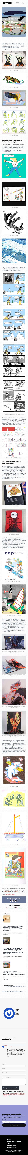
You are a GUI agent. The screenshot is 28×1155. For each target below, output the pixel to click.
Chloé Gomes (17, 1014)
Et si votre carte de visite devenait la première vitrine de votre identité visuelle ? (13, 928)
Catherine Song (9, 894)
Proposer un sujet (11, 1147)
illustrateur (9, 908)
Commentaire (6, 1077)
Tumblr (16, 891)
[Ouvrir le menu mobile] (17, 2)
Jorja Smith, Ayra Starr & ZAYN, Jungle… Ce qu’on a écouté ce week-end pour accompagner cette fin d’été (13, 951)
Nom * (4, 1064)
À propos (9, 1143)
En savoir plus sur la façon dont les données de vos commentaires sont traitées (13, 1094)
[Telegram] (16, 900)
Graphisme (14, 18)
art (14, 908)
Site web (4, 1073)
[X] (12, 900)
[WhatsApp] (15, 900)
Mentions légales (11, 1145)
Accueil (6, 18)
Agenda (9, 1139)
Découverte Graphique (10, 19)
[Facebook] (10, 900)
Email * (4, 1068)
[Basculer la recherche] (22, 2)
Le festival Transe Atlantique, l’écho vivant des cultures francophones (14, 973)
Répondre (5, 1045)
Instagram (7, 891)
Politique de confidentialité (14, 1141)
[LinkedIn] (13, 900)
